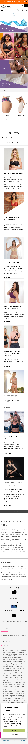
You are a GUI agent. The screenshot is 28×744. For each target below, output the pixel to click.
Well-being (5, 138)
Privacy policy (15, 740)
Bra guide (14, 138)
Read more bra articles (14, 511)
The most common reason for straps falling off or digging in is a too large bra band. (14, 361)
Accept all (14, 730)
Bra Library (14, 133)
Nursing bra (9, 142)
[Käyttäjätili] (22, 10)
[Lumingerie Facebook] (12, 606)
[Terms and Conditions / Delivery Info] (14, 592)
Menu (4, 10)
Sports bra (23, 138)
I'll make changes (14, 734)
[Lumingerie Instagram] (15, 606)
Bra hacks (19, 142)
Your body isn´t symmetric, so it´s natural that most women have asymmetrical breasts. (12, 401)
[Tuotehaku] (26, 10)
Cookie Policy (6, 740)
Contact (23, 740)
